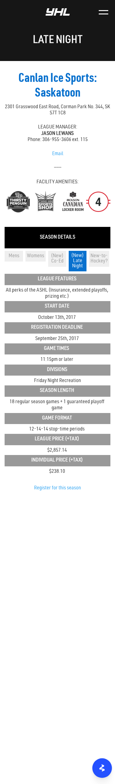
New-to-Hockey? (99, 259)
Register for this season (57, 488)
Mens (14, 256)
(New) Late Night (77, 261)
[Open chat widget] (102, 768)
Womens (35, 256)
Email (57, 154)
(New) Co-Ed (57, 259)
